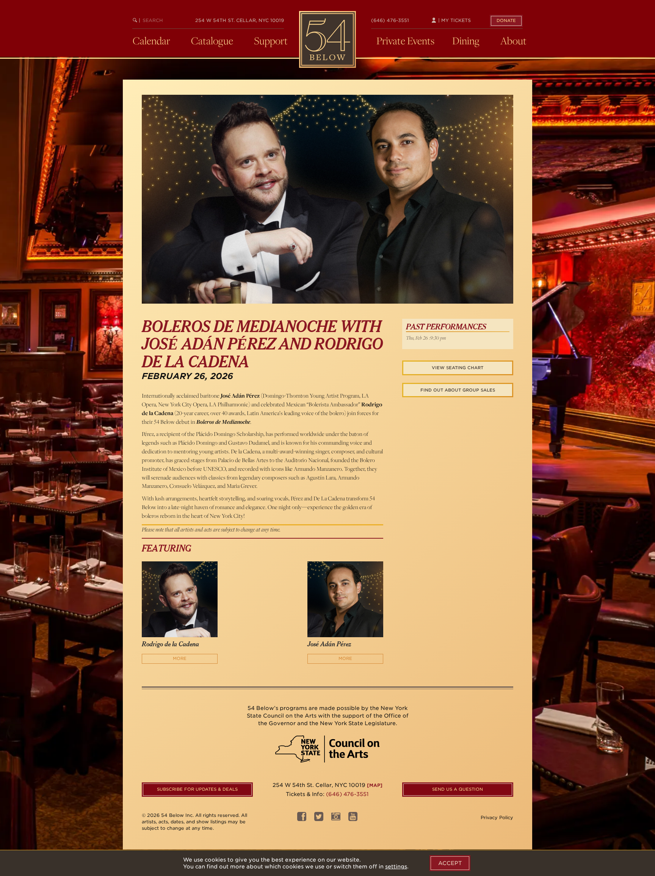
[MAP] (374, 785)
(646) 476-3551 (390, 20)
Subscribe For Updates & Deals (197, 789)
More (179, 658)
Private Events (405, 40)
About (513, 40)
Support (271, 40)
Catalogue (212, 40)
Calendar (151, 40)
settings (396, 866)
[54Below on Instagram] (335, 819)
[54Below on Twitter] (318, 819)
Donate (506, 20)
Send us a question (457, 789)
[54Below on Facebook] (301, 819)
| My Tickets (454, 20)
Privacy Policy (497, 817)
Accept (450, 863)
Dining (465, 40)
